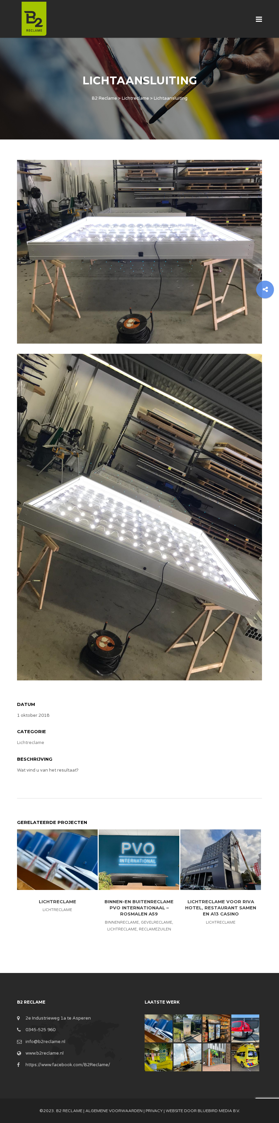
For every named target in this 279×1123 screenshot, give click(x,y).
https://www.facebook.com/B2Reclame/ (68, 1065)
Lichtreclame (30, 742)
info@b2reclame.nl (45, 1041)
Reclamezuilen (155, 929)
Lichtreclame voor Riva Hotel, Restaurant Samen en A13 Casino (220, 907)
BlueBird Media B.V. (219, 1110)
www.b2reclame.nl (45, 1053)
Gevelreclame (156, 922)
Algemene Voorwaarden (114, 1110)
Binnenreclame (122, 922)
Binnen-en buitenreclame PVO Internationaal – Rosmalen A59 (139, 907)
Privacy (154, 1110)
